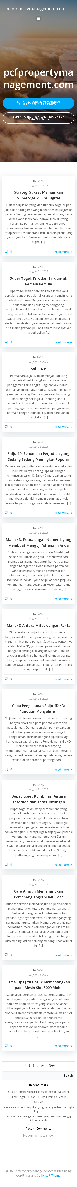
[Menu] (38, 19)
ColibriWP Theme (48, 1175)
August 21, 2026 (38, 789)
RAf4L (40, 180)
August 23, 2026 (38, 185)
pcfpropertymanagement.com (36, 9)
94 (42, 1065)
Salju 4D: (38, 1102)
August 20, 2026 (38, 975)
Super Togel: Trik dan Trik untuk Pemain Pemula (38, 1097)
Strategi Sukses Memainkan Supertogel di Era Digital (38, 1091)
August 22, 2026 (38, 271)
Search (68, 1075)
